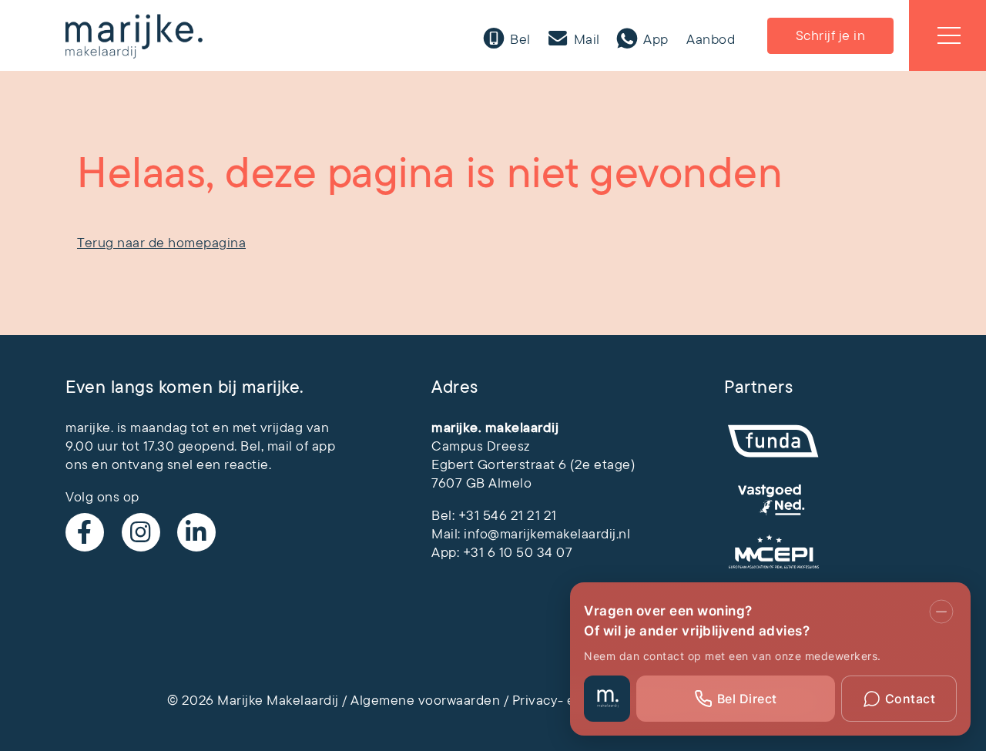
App (654, 39)
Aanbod (710, 39)
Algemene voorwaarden (425, 700)
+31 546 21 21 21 (507, 515)
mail (280, 446)
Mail (585, 39)
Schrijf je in (831, 35)
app (324, 446)
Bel (519, 39)
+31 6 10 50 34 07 (518, 552)
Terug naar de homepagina (161, 243)
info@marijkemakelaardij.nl (547, 534)
